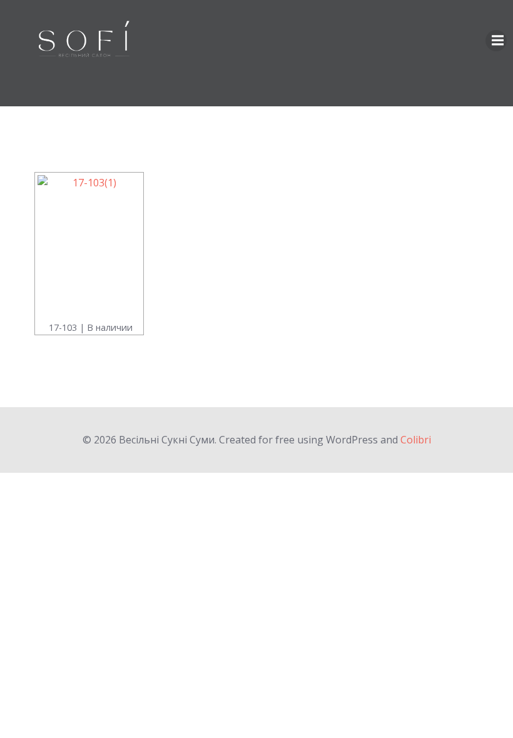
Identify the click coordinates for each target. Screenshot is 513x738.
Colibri (415, 440)
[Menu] (496, 40)
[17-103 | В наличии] (89, 246)
